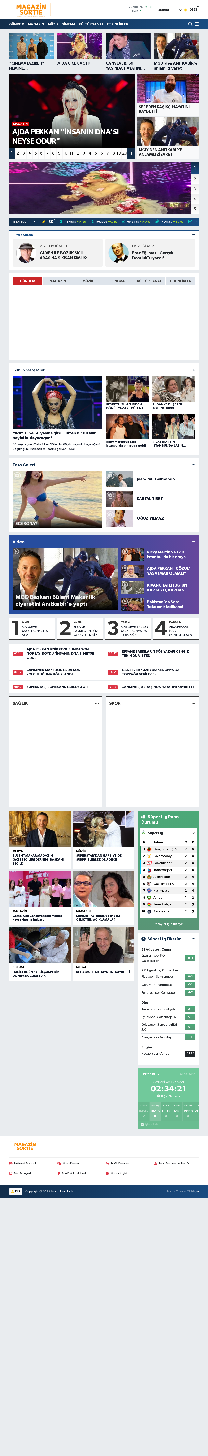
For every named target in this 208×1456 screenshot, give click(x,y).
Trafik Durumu (119, 1163)
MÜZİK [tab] (87, 281)
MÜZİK (53, 24)
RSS (17, 1191)
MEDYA (18, 851)
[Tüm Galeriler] (193, 465)
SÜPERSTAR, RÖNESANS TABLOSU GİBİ (58, 687)
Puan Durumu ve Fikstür (174, 1163)
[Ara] (190, 24)
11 (71, 153)
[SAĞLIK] (97, 703)
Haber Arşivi (119, 1173)
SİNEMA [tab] (118, 281)
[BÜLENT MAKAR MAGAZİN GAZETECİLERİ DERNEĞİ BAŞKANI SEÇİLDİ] (40, 829)
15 (95, 153)
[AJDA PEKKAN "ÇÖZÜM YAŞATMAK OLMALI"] (132, 571)
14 (89, 153)
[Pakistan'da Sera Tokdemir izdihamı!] (132, 604)
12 (77, 153)
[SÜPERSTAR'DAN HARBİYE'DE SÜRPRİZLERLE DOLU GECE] (103, 829)
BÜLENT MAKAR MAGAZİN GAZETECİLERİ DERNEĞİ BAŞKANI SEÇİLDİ (38, 859)
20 (124, 153)
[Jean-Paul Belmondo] (119, 479)
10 (65, 153)
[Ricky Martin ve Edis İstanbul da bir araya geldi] (132, 554)
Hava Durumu (71, 1163)
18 (113, 153)
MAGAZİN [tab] (58, 281)
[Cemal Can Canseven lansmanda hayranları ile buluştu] (40, 889)
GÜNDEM (16, 24)
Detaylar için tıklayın (168, 924)
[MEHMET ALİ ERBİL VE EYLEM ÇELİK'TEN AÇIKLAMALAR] (103, 889)
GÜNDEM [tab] (27, 281)
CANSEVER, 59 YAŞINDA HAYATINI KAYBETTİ (157, 687)
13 (83, 153)
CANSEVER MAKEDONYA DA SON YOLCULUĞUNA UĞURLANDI (35, 631)
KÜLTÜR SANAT (91, 24)
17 (107, 153)
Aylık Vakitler (151, 1124)
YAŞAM (125, 622)
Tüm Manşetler (24, 1173)
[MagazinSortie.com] (30, 9)
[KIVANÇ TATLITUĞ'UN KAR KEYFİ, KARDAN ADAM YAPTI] (132, 587)
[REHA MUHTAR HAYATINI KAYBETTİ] (103, 945)
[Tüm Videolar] (193, 542)
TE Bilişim (193, 1191)
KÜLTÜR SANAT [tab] (149, 281)
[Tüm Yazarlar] (193, 235)
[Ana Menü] (196, 24)
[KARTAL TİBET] (119, 499)
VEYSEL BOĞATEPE (54, 246)
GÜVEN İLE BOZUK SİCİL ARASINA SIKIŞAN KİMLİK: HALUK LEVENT (63, 255)
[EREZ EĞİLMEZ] (118, 253)
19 (119, 153)
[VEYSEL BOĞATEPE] (26, 253)
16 (101, 153)
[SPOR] (193, 703)
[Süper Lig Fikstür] (193, 939)
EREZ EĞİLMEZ (143, 246)
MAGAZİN (36, 24)
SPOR (115, 703)
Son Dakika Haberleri (75, 1173)
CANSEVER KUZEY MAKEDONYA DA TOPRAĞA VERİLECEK (135, 631)
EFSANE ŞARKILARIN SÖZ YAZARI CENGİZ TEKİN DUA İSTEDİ (86, 631)
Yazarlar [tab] (24, 235)
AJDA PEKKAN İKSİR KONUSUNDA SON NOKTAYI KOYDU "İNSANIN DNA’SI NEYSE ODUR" (183, 631)
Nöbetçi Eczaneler (26, 1163)
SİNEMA (68, 24)
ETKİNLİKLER (117, 24)
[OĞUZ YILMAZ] (119, 518)
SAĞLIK (20, 703)
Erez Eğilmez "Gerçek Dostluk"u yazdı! (152, 255)
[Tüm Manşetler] (193, 370)
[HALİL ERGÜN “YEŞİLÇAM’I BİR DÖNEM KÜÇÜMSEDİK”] (40, 945)
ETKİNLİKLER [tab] (180, 281)
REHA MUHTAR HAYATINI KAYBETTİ (103, 972)
